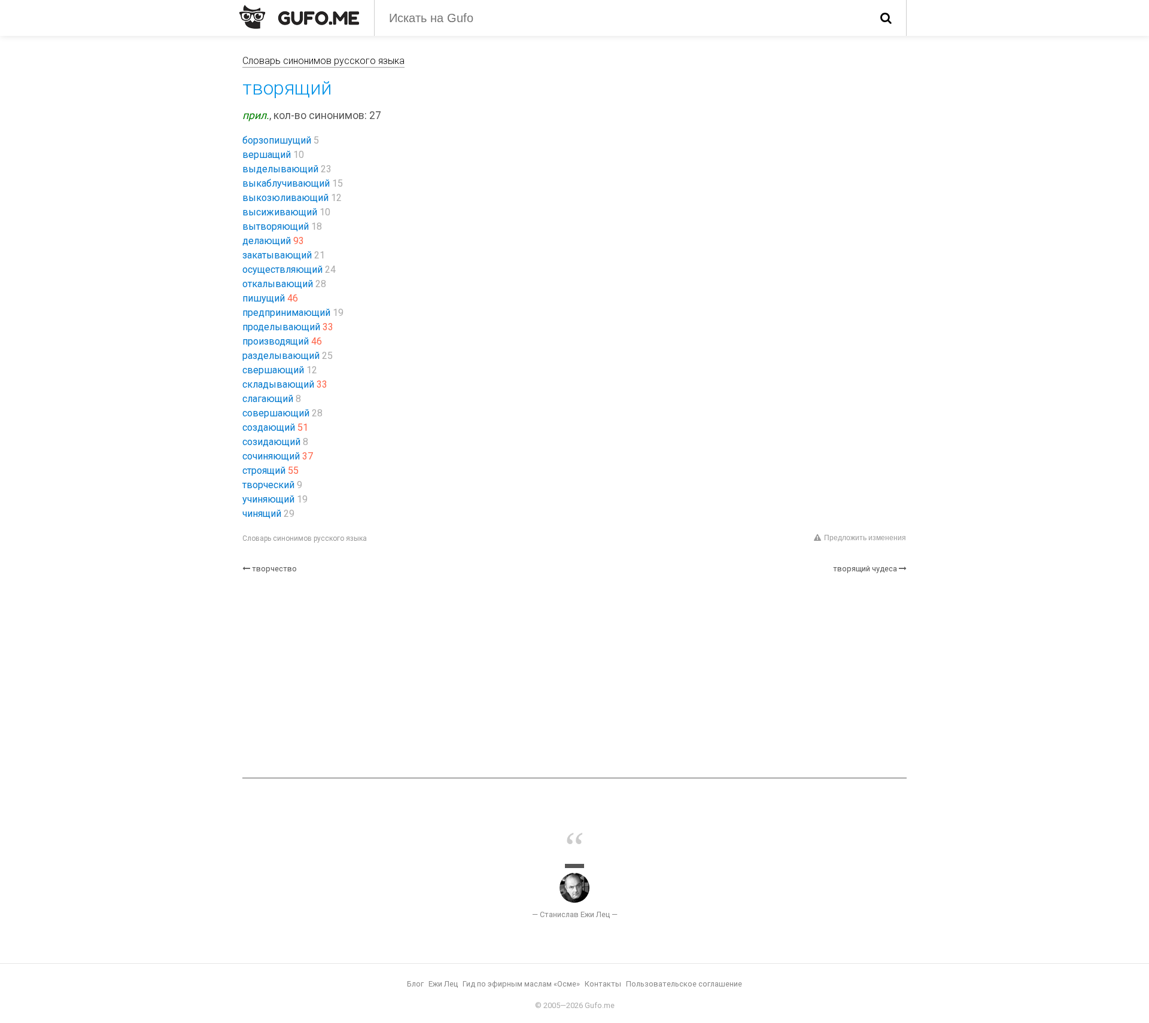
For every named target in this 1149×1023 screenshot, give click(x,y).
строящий (263, 470)
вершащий (266, 154)
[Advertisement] (574, 676)
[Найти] (886, 18)
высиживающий (279, 212)
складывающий (278, 384)
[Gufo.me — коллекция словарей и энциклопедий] (299, 17)
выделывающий (280, 169)
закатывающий (277, 255)
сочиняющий (271, 456)
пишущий (263, 298)
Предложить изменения (865, 538)
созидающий (271, 441)
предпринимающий (286, 312)
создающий (268, 427)
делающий (266, 240)
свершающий (273, 370)
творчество (274, 568)
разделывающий (281, 355)
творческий (268, 485)
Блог (415, 983)
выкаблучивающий (286, 183)
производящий (275, 341)
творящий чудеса (865, 568)
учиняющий (268, 499)
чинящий (261, 513)
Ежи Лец (443, 983)
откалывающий (277, 284)
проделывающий (281, 327)
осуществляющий (282, 269)
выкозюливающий (285, 197)
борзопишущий (276, 140)
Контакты (603, 983)
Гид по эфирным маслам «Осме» (521, 983)
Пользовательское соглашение (684, 983)
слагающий (267, 398)
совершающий (275, 413)
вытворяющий (275, 226)
